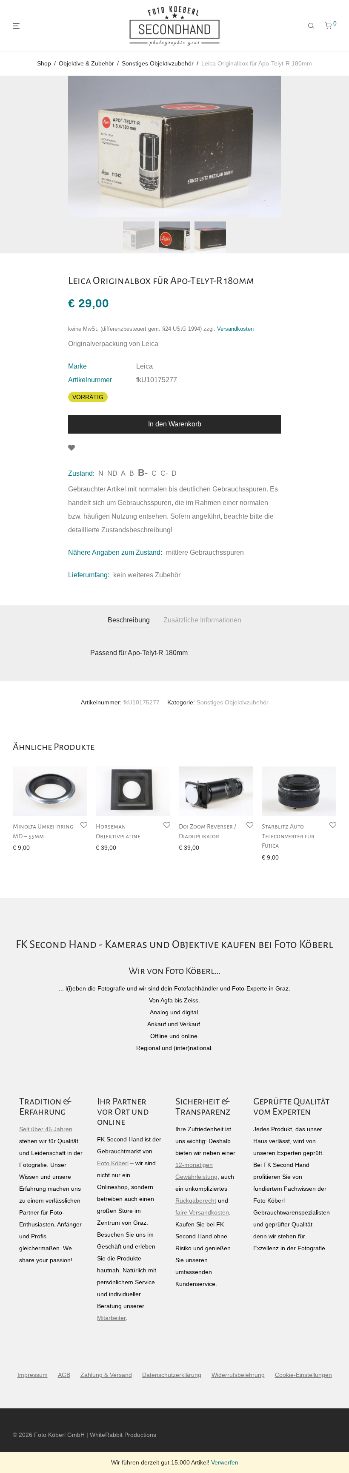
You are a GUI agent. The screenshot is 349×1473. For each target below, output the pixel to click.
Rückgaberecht (195, 1200)
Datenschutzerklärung (171, 1374)
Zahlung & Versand (106, 1374)
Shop (44, 63)
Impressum (32, 1374)
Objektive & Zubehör (86, 63)
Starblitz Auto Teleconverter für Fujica (288, 836)
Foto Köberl (113, 1163)
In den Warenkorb (174, 424)
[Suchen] (311, 26)
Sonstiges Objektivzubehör (158, 63)
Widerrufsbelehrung (238, 1374)
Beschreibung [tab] (129, 620)
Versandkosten (235, 329)
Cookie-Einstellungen (303, 1374)
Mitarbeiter (111, 1317)
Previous (14, 146)
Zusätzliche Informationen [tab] (202, 620)
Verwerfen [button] (224, 1462)
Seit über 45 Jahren (45, 1129)
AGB (64, 1374)
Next (334, 146)
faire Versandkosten (202, 1212)
